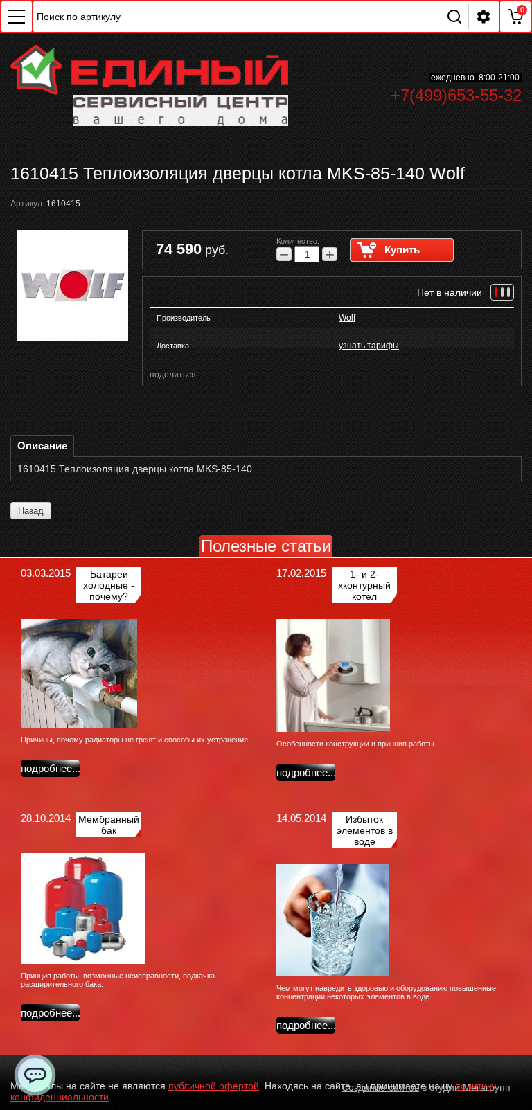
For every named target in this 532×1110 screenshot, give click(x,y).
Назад (31, 510)
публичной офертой (213, 1085)
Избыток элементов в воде (365, 830)
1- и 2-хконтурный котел (364, 585)
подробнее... (50, 768)
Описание (42, 445)
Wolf (347, 318)
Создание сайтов (380, 1087)
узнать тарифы (369, 345)
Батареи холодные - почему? (108, 585)
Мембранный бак (108, 825)
